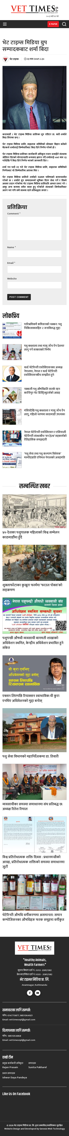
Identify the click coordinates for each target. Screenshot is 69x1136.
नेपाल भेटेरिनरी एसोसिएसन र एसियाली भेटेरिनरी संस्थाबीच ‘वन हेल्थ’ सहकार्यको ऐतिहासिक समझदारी (45, 436)
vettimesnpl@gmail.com (22, 1020)
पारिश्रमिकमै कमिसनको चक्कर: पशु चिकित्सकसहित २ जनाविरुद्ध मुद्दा (43, 326)
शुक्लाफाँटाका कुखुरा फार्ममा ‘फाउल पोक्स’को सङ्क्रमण (32, 587)
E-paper (53, 24)
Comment (13, 214)
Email (11, 263)
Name (11, 247)
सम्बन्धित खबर (34, 486)
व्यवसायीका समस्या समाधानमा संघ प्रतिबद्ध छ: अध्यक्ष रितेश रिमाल (32, 806)
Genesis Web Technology (52, 1129)
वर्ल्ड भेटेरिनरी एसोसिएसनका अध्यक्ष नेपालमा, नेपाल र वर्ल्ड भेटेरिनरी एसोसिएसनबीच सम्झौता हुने (43, 371)
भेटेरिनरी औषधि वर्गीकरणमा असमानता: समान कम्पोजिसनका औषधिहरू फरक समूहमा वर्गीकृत (33, 917)
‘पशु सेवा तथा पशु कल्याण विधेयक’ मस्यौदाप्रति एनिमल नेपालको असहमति (44, 455)
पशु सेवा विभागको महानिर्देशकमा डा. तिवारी (30, 756)
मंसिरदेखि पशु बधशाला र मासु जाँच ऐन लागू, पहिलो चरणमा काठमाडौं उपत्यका (44, 412)
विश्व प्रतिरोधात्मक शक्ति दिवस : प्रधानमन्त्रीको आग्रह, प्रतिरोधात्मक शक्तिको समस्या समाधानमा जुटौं (33, 862)
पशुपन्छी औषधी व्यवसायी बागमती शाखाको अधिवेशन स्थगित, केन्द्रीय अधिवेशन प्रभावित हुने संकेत (32, 643)
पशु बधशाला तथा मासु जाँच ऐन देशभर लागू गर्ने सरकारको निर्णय (44, 348)
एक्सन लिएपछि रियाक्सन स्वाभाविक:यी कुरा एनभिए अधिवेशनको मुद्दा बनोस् (30, 698)
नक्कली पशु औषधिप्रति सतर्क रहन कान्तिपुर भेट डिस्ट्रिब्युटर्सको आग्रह (42, 391)
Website (12, 279)
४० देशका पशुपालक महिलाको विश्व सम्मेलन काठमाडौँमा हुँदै (30, 534)
